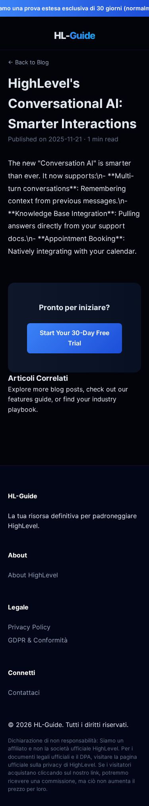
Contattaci (24, 692)
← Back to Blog (28, 62)
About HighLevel (33, 575)
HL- (74, 35)
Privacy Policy (29, 627)
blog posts (66, 389)
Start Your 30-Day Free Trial (74, 338)
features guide (29, 399)
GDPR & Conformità (38, 640)
